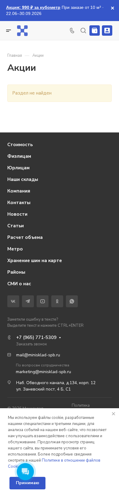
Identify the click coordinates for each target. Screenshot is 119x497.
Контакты (19, 203)
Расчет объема (25, 237)
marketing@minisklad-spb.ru (43, 372)
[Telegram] (28, 301)
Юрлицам (18, 168)
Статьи (15, 226)
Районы (16, 272)
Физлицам (19, 156)
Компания (18, 191)
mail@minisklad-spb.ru (38, 355)
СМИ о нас (19, 284)
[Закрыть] (113, 413)
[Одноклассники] (57, 301)
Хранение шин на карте (34, 261)
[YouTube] (43, 301)
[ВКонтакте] (13, 301)
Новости (17, 214)
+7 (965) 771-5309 (36, 337)
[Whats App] (72, 301)
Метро (15, 249)
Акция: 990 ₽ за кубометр (33, 7)
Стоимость (20, 145)
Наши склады (22, 179)
